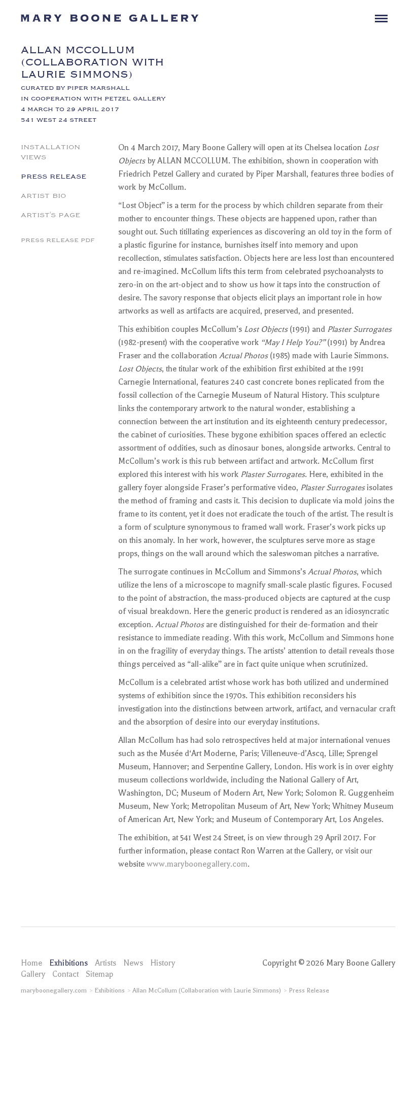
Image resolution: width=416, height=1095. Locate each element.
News (133, 963)
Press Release (53, 176)
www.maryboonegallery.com (197, 864)
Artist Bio (43, 195)
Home (31, 963)
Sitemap (99, 974)
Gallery (33, 974)
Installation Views (50, 151)
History (162, 963)
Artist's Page (50, 214)
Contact (65, 974)
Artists (105, 963)
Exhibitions (68, 963)
